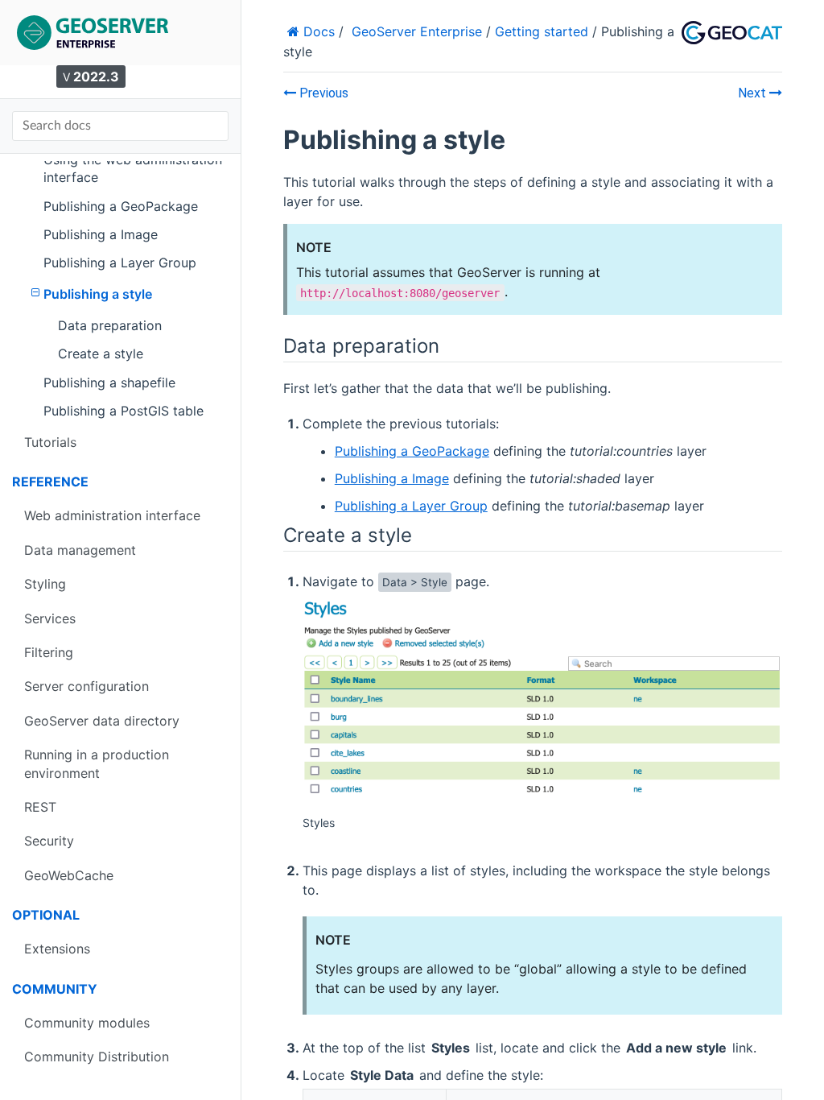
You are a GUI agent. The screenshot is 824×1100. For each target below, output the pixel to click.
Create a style (100, 353)
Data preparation (110, 325)
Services (50, 618)
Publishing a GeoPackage (120, 206)
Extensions (57, 949)
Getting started (541, 31)
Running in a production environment (96, 763)
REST (40, 807)
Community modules (87, 1023)
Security (49, 841)
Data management (80, 550)
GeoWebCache (68, 875)
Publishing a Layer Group (119, 262)
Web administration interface (112, 515)
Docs (317, 31)
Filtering (48, 652)
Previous (322, 93)
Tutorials (50, 442)
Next (753, 93)
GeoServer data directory (101, 721)
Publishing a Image (100, 234)
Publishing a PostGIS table (123, 411)
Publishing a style (97, 294)
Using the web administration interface (132, 168)
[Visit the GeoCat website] (732, 33)
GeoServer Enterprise (417, 31)
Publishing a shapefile (109, 382)
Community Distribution (96, 1056)
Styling (45, 584)
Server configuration (86, 686)
